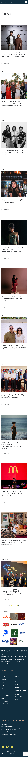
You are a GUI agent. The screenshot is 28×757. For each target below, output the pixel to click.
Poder (2, 682)
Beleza (3, 692)
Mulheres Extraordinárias (18, 695)
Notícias (3, 679)
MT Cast (17, 679)
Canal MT (17, 676)
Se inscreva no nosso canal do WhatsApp (10, 711)
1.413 (17, 605)
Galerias (3, 698)
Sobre (16, 699)
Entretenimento (5, 695)
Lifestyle (3, 689)
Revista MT (17, 684)
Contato (17, 687)
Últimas (3, 676)
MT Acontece (4, 701)
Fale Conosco (18, 702)
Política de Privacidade (7, 703)
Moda (2, 685)
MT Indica (17, 681)
